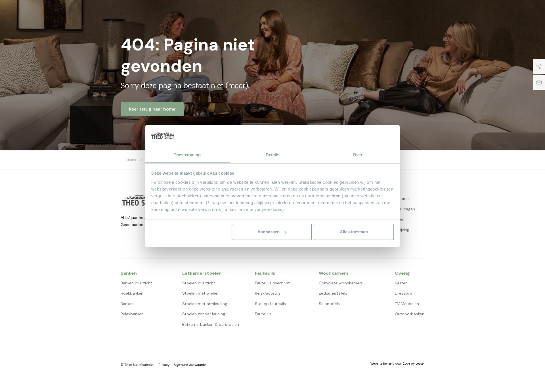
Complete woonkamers (341, 283)
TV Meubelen (407, 303)
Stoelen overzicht (198, 283)
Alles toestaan (354, 231)
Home (131, 160)
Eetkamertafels (333, 293)
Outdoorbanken (409, 313)
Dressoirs (403, 293)
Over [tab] (357, 154)
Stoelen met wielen (200, 293)
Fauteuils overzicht (272, 283)
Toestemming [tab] (187, 154)
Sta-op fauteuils (270, 303)
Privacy (164, 365)
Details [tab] (273, 154)
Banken (127, 303)
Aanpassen (268, 231)
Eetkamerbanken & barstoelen (210, 324)
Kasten (401, 283)
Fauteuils (263, 313)
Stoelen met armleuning (204, 303)
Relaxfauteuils (267, 293)
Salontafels (329, 303)
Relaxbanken (132, 313)
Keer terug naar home (152, 109)
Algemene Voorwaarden (190, 365)
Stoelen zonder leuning (203, 313)
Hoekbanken (132, 293)
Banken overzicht (136, 283)
